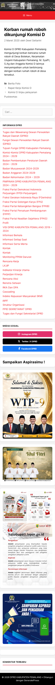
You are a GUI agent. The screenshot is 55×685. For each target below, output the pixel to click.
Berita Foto (14, 83)
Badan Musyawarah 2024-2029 (21, 168)
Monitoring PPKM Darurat (17, 257)
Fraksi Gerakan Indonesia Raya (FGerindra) (27, 197)
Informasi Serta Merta (15, 244)
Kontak (6, 248)
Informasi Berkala (12, 235)
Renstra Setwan (12, 283)
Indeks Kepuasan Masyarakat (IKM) (23, 296)
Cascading (9, 291)
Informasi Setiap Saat (15, 239)
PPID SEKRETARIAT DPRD (17, 309)
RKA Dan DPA (10, 287)
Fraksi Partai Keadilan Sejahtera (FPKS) (25, 218)
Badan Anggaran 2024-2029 (19, 172)
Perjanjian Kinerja (12, 274)
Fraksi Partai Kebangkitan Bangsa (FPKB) (26, 206)
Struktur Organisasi (13, 304)
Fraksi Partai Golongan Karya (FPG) (23, 201)
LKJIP (6, 265)
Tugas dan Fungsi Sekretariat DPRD (23, 313)
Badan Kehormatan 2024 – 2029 (21, 177)
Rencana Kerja (11, 261)
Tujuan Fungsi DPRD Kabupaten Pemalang (27, 148)
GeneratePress (31, 680)
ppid (5, 300)
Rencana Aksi (10, 278)
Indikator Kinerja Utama (16, 270)
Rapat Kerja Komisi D (19, 88)
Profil (5, 222)
